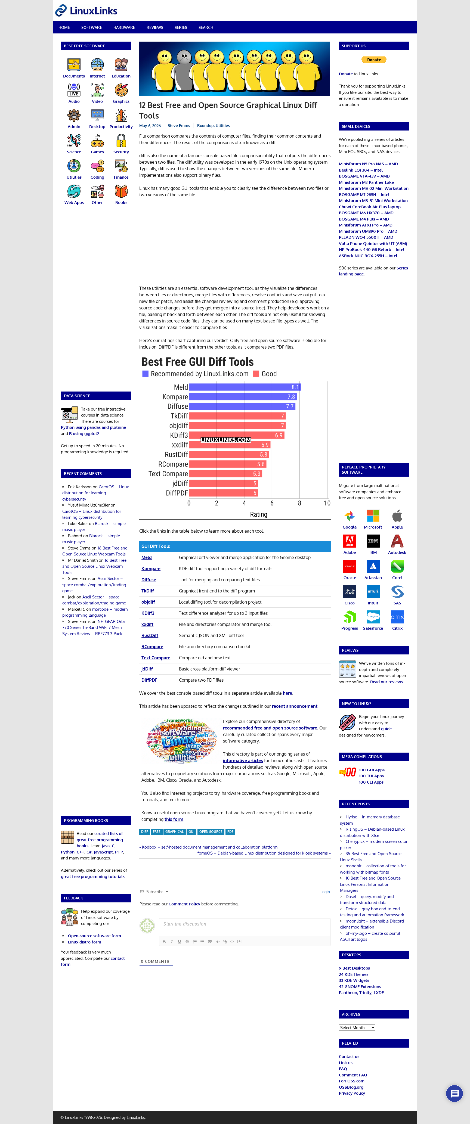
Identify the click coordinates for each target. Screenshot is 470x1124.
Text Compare (155, 657)
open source (210, 832)
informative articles (243, 760)
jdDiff (147, 669)
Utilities (223, 125)
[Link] (225, 941)
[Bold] (164, 941)
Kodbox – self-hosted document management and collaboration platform (209, 847)
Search (206, 27)
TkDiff (147, 591)
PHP (119, 852)
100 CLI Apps (371, 782)
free (156, 832)
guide (386, 728)
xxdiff (147, 624)
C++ (80, 852)
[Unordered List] (202, 941)
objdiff (148, 602)
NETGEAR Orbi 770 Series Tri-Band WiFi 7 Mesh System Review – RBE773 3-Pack (93, 627)
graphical (174, 832)
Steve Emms (179, 125)
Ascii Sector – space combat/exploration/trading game (94, 584)
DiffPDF (149, 680)
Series (181, 27)
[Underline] (179, 941)
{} (232, 941)
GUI (191, 832)
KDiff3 (147, 613)
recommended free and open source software (270, 728)
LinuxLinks (136, 1117)
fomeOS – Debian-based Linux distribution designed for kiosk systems (262, 853)
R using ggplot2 (84, 433)
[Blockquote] (210, 941)
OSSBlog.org (351, 1087)
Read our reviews (386, 681)
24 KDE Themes (353, 974)
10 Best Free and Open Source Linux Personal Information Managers (370, 884)
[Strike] (187, 941)
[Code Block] (217, 941)
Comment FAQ (353, 1075)
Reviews (155, 27)
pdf (230, 832)
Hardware (124, 27)
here (287, 693)
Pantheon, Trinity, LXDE (361, 992)
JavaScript (103, 852)
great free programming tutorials (93, 876)
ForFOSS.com (351, 1080)
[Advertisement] (235, 242)
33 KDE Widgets (354, 980)
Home (64, 27)
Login (324, 891)
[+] (240, 941)
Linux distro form (84, 942)
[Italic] (172, 941)
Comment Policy (184, 903)
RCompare (152, 646)
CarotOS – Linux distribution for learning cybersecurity (95, 493)
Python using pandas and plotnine (93, 427)
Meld (146, 557)
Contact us (349, 1056)
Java (106, 845)
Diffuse (148, 579)
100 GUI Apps (372, 769)
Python (68, 852)
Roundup (205, 125)
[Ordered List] (195, 941)
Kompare (150, 568)
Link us (345, 1062)
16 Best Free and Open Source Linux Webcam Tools (94, 566)
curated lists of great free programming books (100, 839)
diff (144, 832)
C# (89, 852)
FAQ (343, 1068)
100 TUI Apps (371, 775)
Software (91, 27)
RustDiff (149, 635)
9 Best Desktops (354, 968)
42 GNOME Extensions (360, 986)
